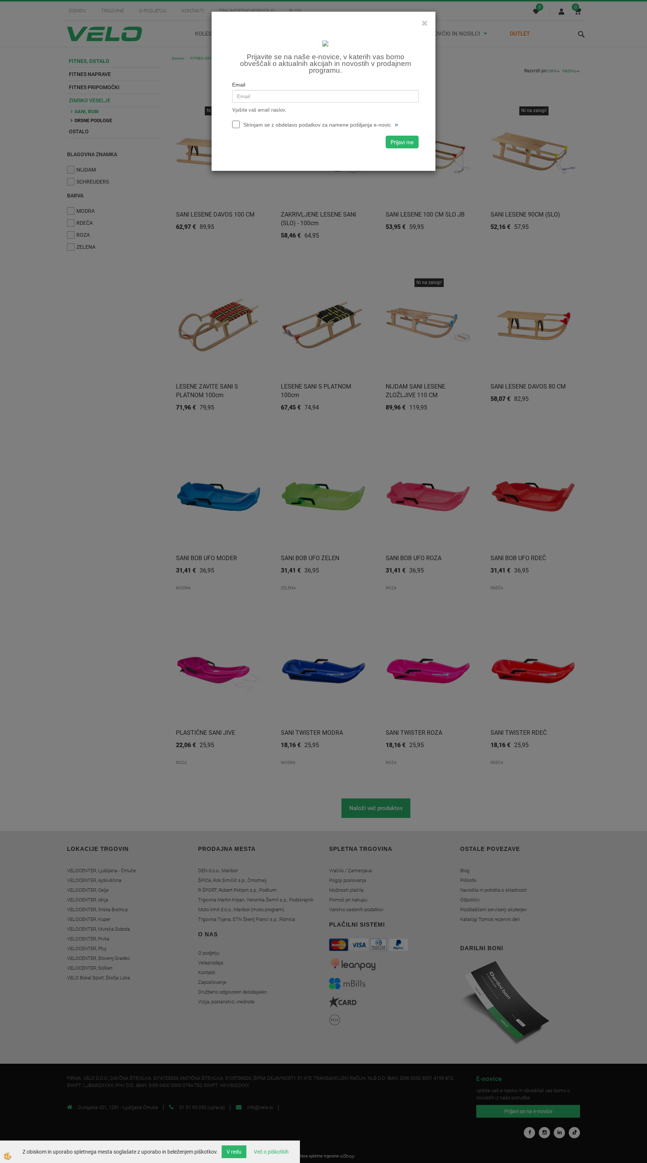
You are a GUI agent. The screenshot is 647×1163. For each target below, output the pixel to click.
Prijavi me (402, 142)
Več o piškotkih (271, 1152)
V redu (234, 1152)
